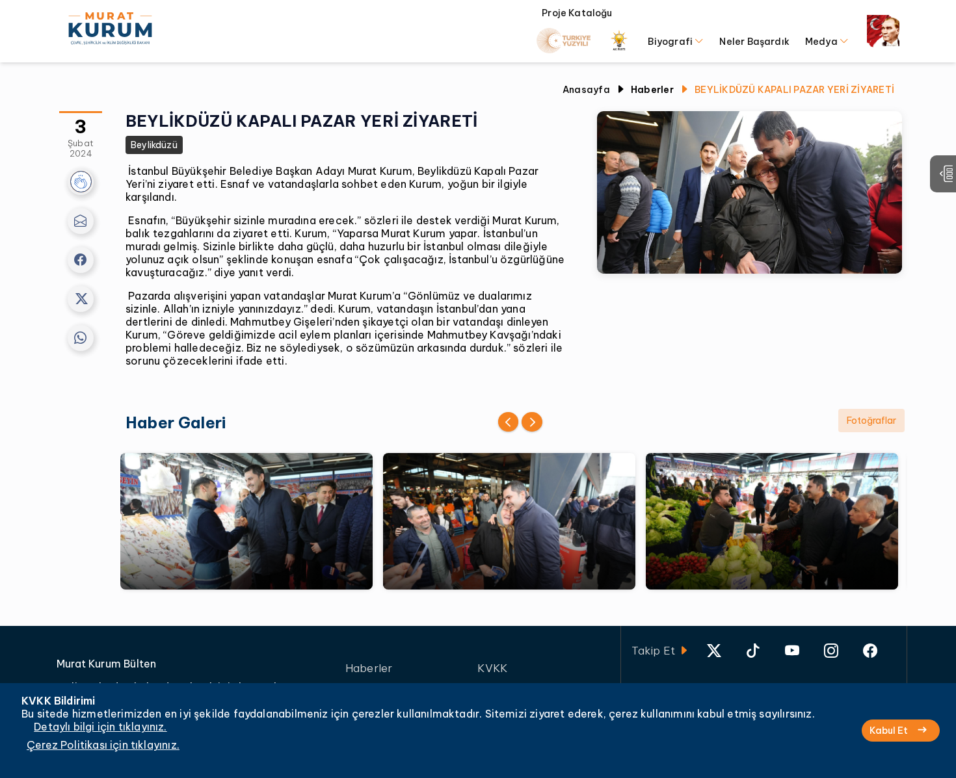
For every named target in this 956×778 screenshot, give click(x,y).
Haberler (369, 668)
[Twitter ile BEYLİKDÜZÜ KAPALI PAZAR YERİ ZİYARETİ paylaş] (81, 299)
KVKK (492, 668)
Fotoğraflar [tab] (871, 420)
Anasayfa (586, 90)
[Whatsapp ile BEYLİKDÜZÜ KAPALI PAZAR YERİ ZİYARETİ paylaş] (81, 338)
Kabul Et (889, 730)
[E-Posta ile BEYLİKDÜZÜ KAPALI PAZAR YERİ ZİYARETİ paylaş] (81, 221)
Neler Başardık (754, 41)
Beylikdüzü (154, 145)
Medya (822, 41)
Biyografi (671, 41)
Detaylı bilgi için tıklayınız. (100, 726)
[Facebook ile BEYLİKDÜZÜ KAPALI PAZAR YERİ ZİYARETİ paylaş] (81, 260)
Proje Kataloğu (577, 13)
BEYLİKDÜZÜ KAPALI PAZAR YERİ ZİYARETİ (794, 90)
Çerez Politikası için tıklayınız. (103, 744)
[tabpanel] (513, 521)
